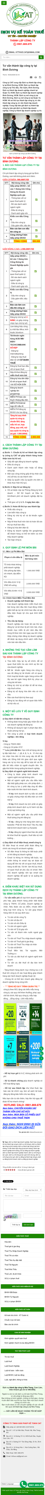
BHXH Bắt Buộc (11, 1292)
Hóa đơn (8, 1241)
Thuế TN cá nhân (11, 1255)
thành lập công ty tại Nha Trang (27, 1406)
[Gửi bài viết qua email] (31, 77)
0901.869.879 (36, 1485)
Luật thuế (8, 1361)
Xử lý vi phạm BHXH (13, 1301)
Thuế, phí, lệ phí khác (13, 1273)
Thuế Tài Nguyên (11, 1264)
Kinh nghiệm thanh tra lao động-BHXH (19, 1343)
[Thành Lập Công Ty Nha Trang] (23, 14)
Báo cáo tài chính (11, 1324)
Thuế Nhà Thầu (11, 1269)
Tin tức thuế (9, 1356)
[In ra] (36, 77)
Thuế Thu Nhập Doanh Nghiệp (16, 1251)
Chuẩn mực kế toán (12, 1320)
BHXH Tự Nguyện (12, 1296)
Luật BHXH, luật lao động (14, 1375)
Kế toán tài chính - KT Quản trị (16, 1315)
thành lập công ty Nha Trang (21, 1387)
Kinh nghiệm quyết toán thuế (16, 1338)
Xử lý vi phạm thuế (12, 1278)
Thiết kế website (38, 1490)
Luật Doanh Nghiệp (12, 1366)
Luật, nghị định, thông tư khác (16, 1379)
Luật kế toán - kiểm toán (14, 1370)
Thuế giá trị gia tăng (12, 1246)
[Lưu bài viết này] (40, 77)
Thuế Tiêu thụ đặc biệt (13, 1260)
